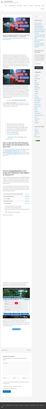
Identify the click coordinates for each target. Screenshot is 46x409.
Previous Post (4, 350)
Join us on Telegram (16, 329)
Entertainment (37, 87)
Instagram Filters (11, 5)
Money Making (37, 100)
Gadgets (36, 91)
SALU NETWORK (8, 1)
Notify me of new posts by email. (10, 388)
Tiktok (36, 117)
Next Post (29, 350)
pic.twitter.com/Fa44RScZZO (13, 134)
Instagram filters (38, 98)
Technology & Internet (19, 38)
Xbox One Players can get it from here (13, 153)
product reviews (38, 106)
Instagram (37, 97)
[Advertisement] (16, 48)
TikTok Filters (19, 5)
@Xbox (20, 125)
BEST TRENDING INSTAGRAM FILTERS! (19, 100)
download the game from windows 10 (10, 152)
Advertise (42, 8)
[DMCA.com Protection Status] (37, 140)
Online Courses (38, 104)
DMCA (43, 5)
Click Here (27, 196)
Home (5, 5)
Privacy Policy (37, 5)
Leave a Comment (6, 38)
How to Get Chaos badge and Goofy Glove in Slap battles (40, 36)
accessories (37, 75)
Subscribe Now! (39, 67)
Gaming (12, 38)
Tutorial (25, 38)
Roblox (36, 109)
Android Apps (37, 78)
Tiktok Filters (37, 119)
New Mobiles (37, 102)
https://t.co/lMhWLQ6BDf (12, 132)
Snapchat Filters (38, 113)
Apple (36, 80)
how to (36, 95)
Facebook (36, 89)
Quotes (36, 108)
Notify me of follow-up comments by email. (12, 386)
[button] (2, 11)
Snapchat (36, 111)
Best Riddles (37, 84)
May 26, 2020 (9, 138)
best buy (36, 82)
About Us (25, 5)
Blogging (36, 86)
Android (36, 76)
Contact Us (31, 5)
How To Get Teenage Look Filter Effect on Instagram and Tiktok (40, 31)
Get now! (27, 194)
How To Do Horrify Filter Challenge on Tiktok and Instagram (39, 45)
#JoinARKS (14, 124)
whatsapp (37, 122)
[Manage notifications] (2, 407)
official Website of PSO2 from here (12, 150)
